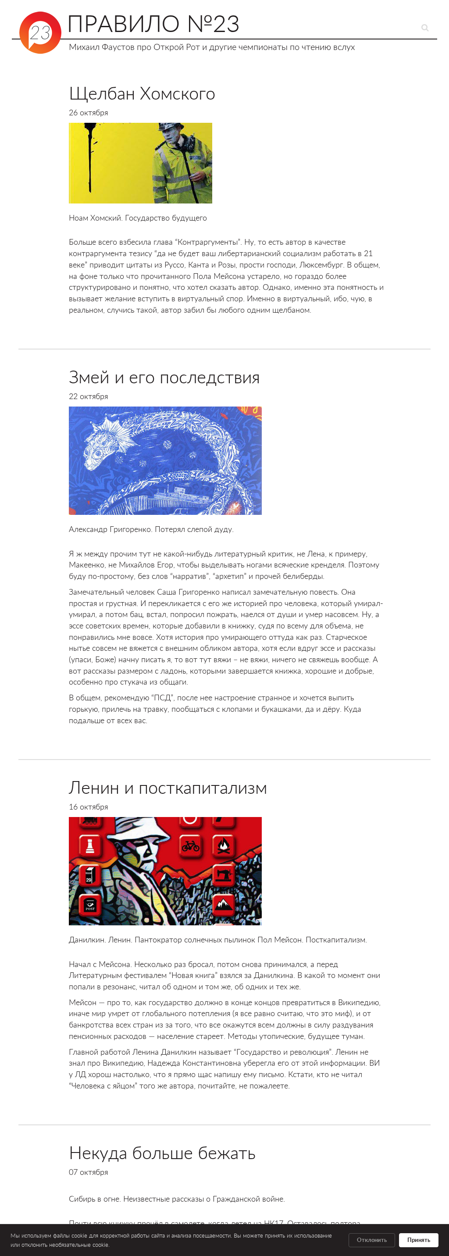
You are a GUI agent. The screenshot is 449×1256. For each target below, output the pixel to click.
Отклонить (372, 1240)
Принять (418, 1240)
